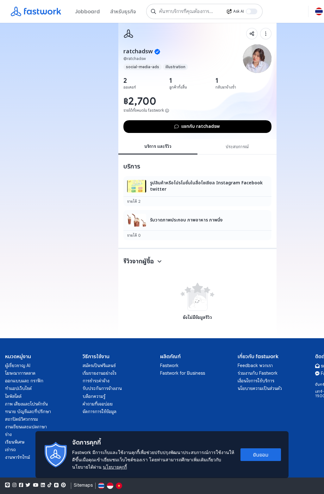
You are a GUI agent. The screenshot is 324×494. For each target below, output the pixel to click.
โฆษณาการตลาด (20, 373)
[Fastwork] (128, 34)
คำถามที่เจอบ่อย (98, 403)
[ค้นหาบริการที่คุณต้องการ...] (153, 11)
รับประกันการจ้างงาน (102, 388)
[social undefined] (56, 485)
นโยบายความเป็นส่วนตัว (260, 388)
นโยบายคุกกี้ (115, 467)
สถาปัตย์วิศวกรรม (21, 419)
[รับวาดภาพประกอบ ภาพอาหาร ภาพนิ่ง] (197, 225)
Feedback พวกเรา (255, 365)
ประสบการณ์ (237, 146)
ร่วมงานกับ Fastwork (257, 373)
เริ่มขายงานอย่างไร (99, 373)
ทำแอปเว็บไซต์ (18, 388)
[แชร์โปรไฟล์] (252, 33)
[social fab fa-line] (7, 485)
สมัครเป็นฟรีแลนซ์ (99, 365)
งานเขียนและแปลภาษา (26, 426)
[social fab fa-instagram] (14, 485)
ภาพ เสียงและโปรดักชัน (26, 403)
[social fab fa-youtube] (35, 485)
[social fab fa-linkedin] (43, 485)
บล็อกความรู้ (94, 396)
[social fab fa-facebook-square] (21, 485)
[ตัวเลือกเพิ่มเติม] (265, 33)
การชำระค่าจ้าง (96, 380)
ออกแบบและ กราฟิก (24, 380)
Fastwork (169, 365)
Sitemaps (83, 485)
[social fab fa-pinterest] (63, 485)
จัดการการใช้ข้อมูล (99, 411)
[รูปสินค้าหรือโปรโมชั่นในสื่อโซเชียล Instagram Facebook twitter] (197, 191)
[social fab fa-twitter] (28, 485)
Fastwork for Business (182, 373)
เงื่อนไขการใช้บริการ (256, 380)
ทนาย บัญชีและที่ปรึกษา (28, 411)
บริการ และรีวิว (157, 146)
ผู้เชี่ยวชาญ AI (17, 365)
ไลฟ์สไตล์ (13, 396)
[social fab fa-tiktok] (49, 485)
